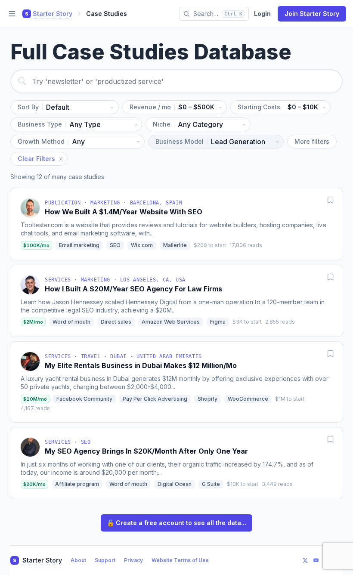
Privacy (133, 560)
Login (262, 13)
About (78, 560)
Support (105, 560)
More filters (311, 141)
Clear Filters (36, 158)
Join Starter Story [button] (312, 13)
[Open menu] (12, 14)
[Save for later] (331, 200)
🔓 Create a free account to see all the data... (176, 522)
